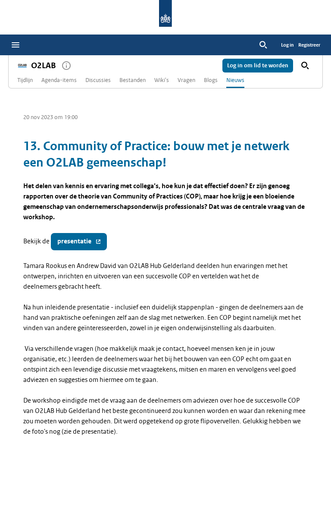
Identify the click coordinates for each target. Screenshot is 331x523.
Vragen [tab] (186, 80)
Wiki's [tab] (161, 80)
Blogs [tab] (211, 80)
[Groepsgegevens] (66, 65)
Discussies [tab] (98, 80)
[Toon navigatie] (15, 45)
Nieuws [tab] (235, 80)
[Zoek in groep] (305, 65)
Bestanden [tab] (132, 80)
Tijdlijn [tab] (25, 80)
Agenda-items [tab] (59, 80)
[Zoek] (263, 45)
